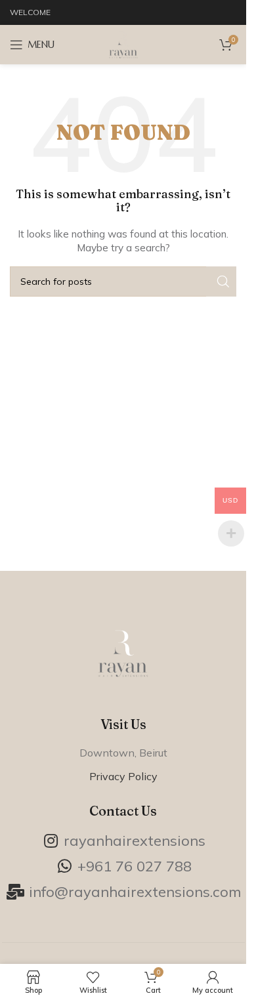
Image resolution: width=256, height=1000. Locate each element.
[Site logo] (123, 44)
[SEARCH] (221, 281)
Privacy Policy (123, 776)
